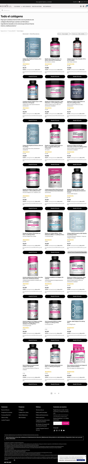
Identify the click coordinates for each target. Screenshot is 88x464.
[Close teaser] (14, 460)
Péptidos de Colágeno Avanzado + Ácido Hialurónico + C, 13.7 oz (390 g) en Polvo (54, 102)
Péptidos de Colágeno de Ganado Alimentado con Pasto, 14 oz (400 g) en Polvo (77, 146)
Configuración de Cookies (70, 460)
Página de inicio (4, 30)
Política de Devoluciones (42, 415)
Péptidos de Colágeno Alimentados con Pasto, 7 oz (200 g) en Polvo (31, 234)
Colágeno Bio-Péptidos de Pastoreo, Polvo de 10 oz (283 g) (33, 146)
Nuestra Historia (5, 410)
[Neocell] (6, 5)
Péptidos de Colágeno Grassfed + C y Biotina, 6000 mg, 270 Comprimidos (53, 59)
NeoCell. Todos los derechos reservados (31, 434)
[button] (81, 6)
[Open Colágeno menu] (21, 6)
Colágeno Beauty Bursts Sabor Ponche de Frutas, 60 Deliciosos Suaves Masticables (54, 190)
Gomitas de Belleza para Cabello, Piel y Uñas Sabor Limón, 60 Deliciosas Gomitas (33, 278)
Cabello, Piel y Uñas (23, 412)
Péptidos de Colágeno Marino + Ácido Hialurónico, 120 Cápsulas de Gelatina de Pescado (76, 191)
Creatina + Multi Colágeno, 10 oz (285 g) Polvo (76, 322)
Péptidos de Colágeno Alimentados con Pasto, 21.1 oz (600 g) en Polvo (76, 102)
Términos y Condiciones (57, 418)
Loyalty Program (5, 420)
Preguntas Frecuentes (6, 412)
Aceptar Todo (81, 460)
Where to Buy (4, 417)
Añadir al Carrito (33, 76)
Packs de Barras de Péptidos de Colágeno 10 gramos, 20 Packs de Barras (77, 366)
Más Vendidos (22, 417)
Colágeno (21, 410)
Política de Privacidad (41, 412)
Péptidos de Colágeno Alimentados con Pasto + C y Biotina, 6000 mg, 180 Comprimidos (54, 147)
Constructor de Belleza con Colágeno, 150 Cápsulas (54, 278)
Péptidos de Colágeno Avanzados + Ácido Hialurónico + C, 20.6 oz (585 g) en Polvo (32, 190)
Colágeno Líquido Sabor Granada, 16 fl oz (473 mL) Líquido (76, 59)
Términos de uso (40, 410)
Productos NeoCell (11, 30)
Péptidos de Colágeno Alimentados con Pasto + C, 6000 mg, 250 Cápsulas (54, 366)
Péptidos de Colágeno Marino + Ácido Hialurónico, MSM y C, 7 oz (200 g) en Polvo (54, 234)
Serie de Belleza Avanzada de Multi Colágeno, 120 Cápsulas (31, 366)
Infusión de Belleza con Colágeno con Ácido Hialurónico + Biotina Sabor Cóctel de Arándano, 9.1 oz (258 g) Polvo (32, 322)
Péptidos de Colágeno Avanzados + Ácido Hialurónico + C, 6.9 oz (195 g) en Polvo (76, 278)
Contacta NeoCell (5, 415)
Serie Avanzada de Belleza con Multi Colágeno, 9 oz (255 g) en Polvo (53, 322)
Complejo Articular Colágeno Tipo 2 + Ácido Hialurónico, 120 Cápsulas (32, 102)
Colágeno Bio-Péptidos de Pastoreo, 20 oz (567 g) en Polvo (32, 59)
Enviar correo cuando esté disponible (77, 252)
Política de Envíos (40, 417)
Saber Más (61, 460)
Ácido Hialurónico (23, 415)
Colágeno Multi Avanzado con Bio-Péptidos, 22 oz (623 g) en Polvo (77, 234)
